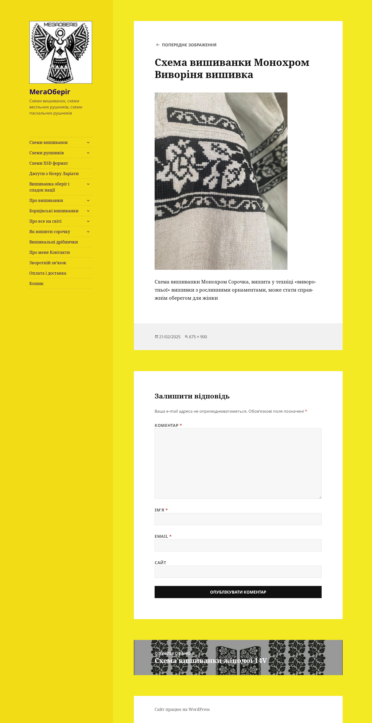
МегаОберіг (49, 91)
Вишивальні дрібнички (53, 242)
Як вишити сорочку (49, 231)
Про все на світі (45, 221)
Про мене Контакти (49, 252)
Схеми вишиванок (48, 142)
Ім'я (161, 510)
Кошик (36, 283)
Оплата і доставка (47, 273)
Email (163, 536)
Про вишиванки (46, 200)
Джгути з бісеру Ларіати (54, 173)
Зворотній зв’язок (47, 262)
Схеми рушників (46, 153)
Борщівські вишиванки (53, 211)
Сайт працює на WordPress (182, 709)
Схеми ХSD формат (48, 163)
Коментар (168, 425)
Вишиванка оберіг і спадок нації (49, 187)
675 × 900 (198, 336)
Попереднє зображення (189, 45)
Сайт (160, 562)
